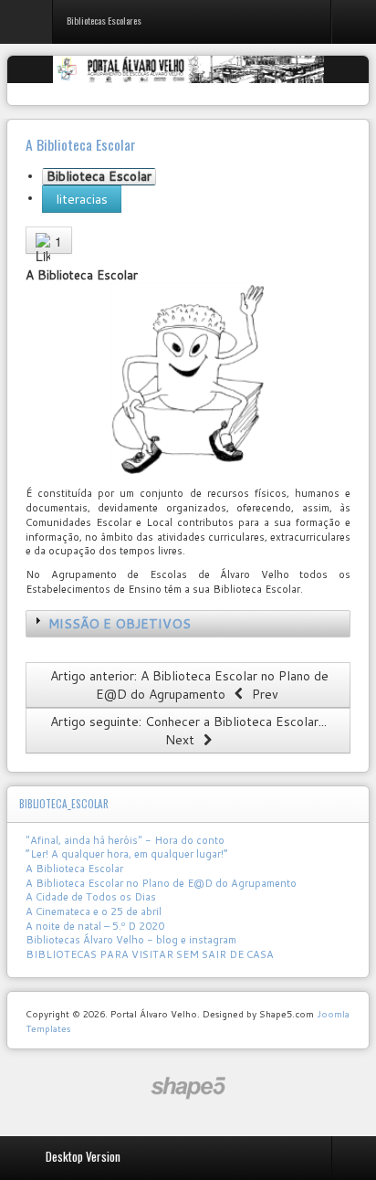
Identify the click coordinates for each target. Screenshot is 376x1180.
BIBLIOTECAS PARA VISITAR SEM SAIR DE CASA (150, 954)
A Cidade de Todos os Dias (91, 897)
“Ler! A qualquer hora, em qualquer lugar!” (127, 854)
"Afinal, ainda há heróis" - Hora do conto (125, 840)
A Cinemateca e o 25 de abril (94, 911)
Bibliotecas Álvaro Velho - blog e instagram (131, 939)
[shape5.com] (188, 1088)
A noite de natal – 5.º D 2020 (95, 926)
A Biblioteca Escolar (74, 868)
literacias (82, 199)
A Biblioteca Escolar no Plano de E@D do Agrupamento (161, 883)
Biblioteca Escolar (99, 176)
